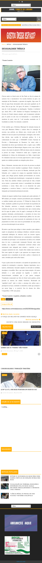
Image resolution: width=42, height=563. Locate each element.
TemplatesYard (21, 561)
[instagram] (22, 2)
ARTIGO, (15, 54)
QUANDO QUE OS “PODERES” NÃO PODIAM (14, 348)
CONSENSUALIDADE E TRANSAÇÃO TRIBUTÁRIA (15, 369)
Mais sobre (37, 327)
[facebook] (19, 2)
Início (3, 44)
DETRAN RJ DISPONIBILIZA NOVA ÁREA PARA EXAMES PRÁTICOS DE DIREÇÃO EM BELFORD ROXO (25, 478)
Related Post (7, 327)
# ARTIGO (9, 299)
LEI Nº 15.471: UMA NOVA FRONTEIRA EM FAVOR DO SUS (19, 389)
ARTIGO (9, 44)
